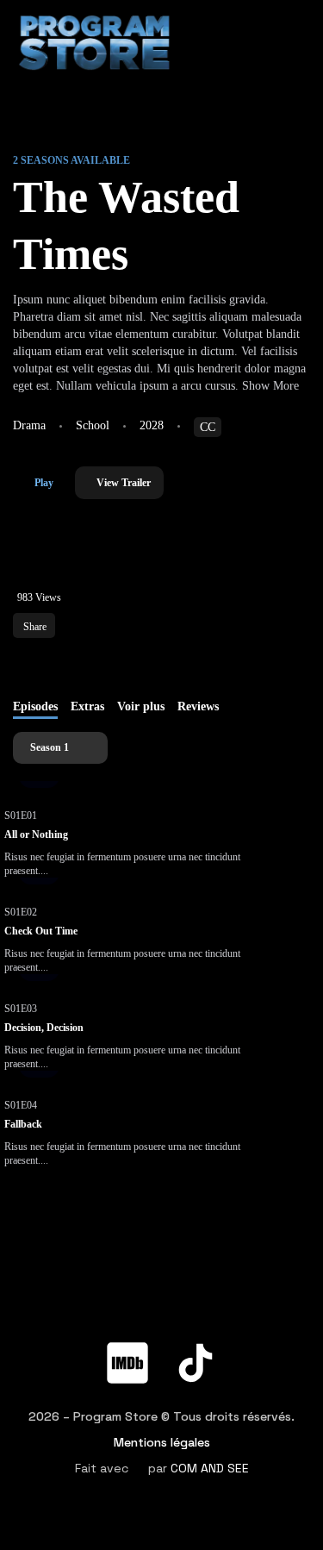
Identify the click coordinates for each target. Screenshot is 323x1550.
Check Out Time (41, 931)
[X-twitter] (127, 1319)
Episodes (35, 706)
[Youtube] (195, 1319)
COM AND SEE (210, 1468)
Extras (87, 706)
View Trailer (123, 483)
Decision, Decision (44, 1028)
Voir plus (141, 706)
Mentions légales (162, 1442)
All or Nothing (36, 834)
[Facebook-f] (59, 1319)
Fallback (23, 1124)
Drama (29, 425)
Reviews (198, 706)
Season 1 (50, 747)
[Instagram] (263, 1319)
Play (43, 483)
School (92, 425)
